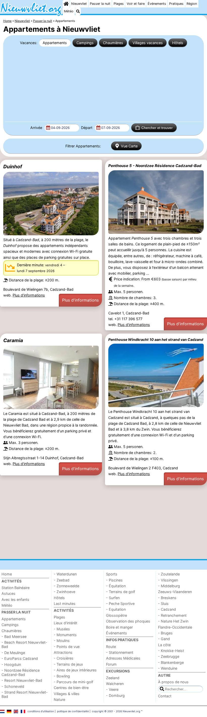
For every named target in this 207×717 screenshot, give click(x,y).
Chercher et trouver (157, 128)
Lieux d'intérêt (65, 623)
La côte (164, 645)
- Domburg (115, 695)
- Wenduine (167, 668)
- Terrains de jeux (68, 664)
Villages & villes (67, 694)
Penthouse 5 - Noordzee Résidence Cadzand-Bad (154, 165)
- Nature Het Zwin (173, 621)
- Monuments (65, 635)
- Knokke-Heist (171, 650)
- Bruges (165, 633)
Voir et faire (136, 4)
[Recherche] (78, 11)
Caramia (13, 340)
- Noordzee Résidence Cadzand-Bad (21, 672)
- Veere (112, 689)
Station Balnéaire (16, 587)
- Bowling (62, 676)
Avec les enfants (15, 599)
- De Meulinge (13, 652)
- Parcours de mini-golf (73, 682)
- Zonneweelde (66, 586)
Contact (164, 696)
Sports (111, 574)
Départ (87, 127)
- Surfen (113, 598)
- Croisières (63, 658)
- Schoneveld (13, 686)
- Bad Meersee (14, 636)
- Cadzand (167, 609)
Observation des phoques (128, 621)
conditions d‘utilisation (41, 711)
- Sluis (163, 603)
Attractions (63, 652)
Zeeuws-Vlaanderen (175, 592)
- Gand (164, 639)
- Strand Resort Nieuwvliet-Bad (25, 694)
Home (7, 574)
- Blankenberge (171, 662)
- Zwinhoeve (64, 592)
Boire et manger (119, 627)
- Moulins (62, 640)
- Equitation (116, 609)
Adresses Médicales (123, 658)
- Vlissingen (168, 580)
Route (111, 646)
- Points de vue (67, 646)
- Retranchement (172, 615)
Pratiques (176, 4)
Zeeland (112, 678)
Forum (111, 664)
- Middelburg (169, 586)
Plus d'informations (29, 295)
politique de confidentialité (73, 711)
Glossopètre (116, 615)
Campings (85, 43)
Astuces (8, 593)
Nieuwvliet (79, 4)
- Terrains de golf (120, 592)
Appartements (55, 43)
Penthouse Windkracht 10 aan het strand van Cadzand (155, 339)
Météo (68, 11)
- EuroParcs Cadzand (20, 658)
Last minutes (64, 603)
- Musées (62, 629)
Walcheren (115, 683)
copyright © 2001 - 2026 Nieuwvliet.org (116, 711)
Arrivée (36, 127)
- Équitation (116, 586)
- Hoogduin (11, 664)
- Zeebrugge (168, 656)
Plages (119, 4)
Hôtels (177, 43)
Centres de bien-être (71, 688)
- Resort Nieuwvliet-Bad (22, 680)
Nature (59, 699)
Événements (157, 4)
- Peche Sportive (120, 603)
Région (192, 4)
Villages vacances (148, 43)
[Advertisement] (103, 84)
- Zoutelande (169, 574)
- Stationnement (119, 652)
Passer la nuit (100, 4)
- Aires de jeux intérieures (75, 670)
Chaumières (113, 43)
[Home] (66, 4)
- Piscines (114, 580)
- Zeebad (61, 580)
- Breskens (167, 598)
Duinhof (12, 167)
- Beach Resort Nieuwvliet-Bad (24, 644)
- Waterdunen (65, 574)
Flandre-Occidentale (175, 627)
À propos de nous (173, 682)
